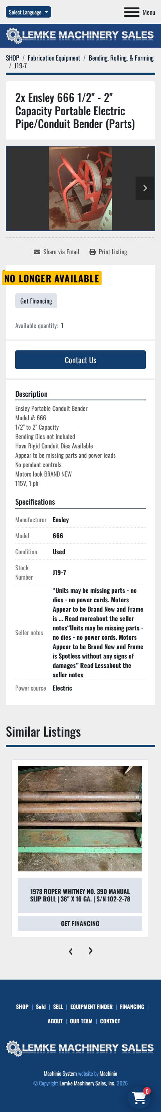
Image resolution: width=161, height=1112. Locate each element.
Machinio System (60, 1073)
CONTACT (110, 1021)
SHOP (22, 1006)
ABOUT (55, 1021)
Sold (41, 1006)
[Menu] (132, 12)
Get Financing (36, 300)
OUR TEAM (81, 1021)
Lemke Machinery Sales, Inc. (87, 1083)
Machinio (108, 1073)
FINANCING (132, 1006)
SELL (58, 1006)
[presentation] (70, 949)
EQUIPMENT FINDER (91, 1006)
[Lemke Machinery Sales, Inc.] (80, 1048)
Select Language (25, 12)
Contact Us (80, 360)
